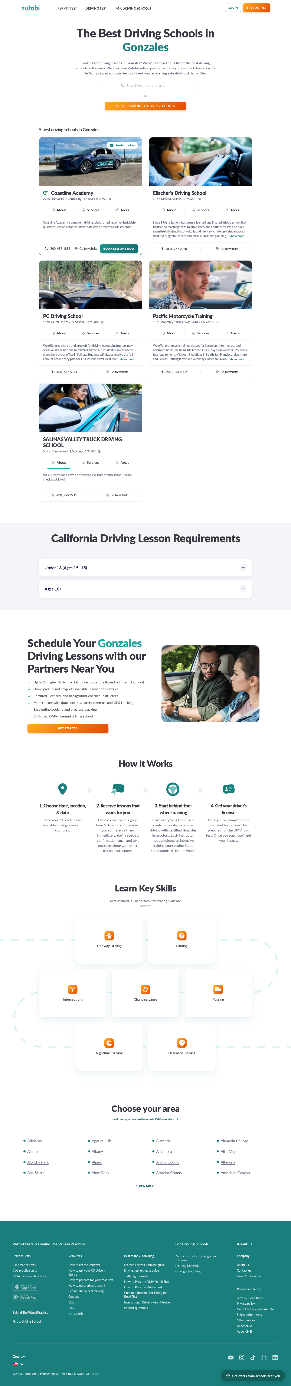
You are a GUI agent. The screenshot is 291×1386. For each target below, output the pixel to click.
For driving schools (133, 8)
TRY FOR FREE (256, 8)
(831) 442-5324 (66, 372)
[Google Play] (35, 1296)
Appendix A (244, 1326)
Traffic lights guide (136, 1276)
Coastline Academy (72, 193)
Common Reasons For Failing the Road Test (145, 1294)
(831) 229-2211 (66, 495)
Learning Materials (187, 1266)
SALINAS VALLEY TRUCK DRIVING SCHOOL (82, 442)
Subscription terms (249, 1314)
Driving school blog (187, 1271)
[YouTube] (230, 1357)
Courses (73, 1296)
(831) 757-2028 (176, 249)
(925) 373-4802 (176, 372)
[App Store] (35, 1286)
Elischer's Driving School (179, 193)
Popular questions (136, 1308)
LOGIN (233, 8)
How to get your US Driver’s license (87, 1272)
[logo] (31, 8)
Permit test (67, 8)
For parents (75, 1313)
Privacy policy (246, 1303)
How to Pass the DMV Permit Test (146, 1281)
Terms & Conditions (250, 1298)
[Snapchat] (264, 1357)
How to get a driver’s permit (86, 1285)
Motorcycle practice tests (29, 1276)
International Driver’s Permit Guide (147, 1302)
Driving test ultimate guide (141, 1270)
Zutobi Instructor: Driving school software (196, 1258)
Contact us (244, 1270)
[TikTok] (252, 1357)
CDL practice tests (25, 1270)
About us (243, 1265)
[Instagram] (241, 1357)
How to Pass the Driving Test (143, 1287)
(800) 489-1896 (60, 248)
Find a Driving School (27, 1321)
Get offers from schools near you (256, 1375)
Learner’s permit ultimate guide (144, 1265)
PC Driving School (62, 316)
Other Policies (246, 1320)
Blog (71, 1302)
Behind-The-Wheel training (86, 1291)
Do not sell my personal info (255, 1309)
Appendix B (244, 1331)
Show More (145, 1186)
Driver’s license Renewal (84, 1265)
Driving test (96, 8)
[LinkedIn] (275, 1357)
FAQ (71, 1308)
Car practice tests (24, 1265)
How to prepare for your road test (90, 1280)
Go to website (88, 248)
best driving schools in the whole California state (143, 1119)
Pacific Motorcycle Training (182, 316)
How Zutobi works (249, 1276)
